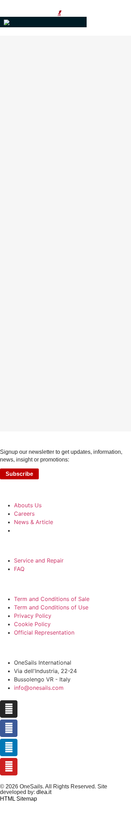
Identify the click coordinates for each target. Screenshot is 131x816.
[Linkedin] (8, 747)
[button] (43, 22)
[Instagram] (8, 709)
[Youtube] (8, 766)
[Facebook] (8, 728)
